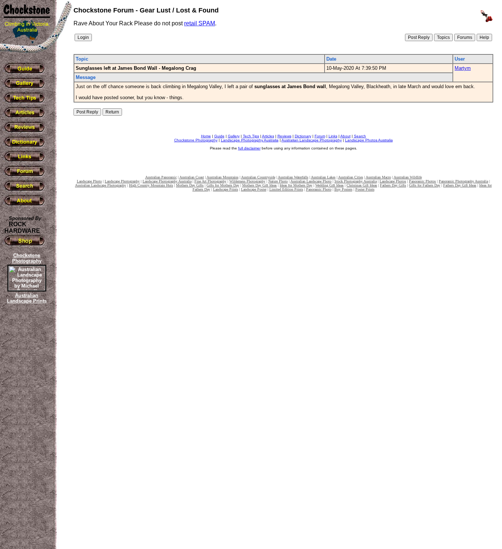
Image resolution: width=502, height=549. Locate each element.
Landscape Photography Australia (250, 140)
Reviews (284, 136)
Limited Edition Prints (286, 189)
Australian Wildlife (408, 177)
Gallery (234, 136)
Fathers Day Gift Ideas (459, 185)
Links (333, 136)
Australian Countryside (258, 177)
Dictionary (303, 136)
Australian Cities (350, 177)
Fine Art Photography (210, 181)
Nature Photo (278, 181)
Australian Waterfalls (293, 177)
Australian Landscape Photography (312, 140)
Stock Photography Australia (355, 181)
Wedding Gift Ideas (329, 185)
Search (360, 136)
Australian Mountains (223, 177)
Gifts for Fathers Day (424, 185)
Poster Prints (364, 189)
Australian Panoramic (161, 177)
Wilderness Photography (247, 181)
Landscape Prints (225, 189)
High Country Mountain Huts (151, 185)
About (345, 136)
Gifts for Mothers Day (223, 185)
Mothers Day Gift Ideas (259, 185)
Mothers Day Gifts (190, 185)
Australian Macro (378, 177)
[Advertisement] (26, 431)
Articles (268, 136)
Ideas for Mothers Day (296, 185)
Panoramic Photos (422, 181)
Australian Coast (191, 177)
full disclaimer (249, 148)
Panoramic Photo (318, 189)
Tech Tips (251, 136)
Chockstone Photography (196, 140)
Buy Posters (343, 189)
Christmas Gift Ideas (362, 185)
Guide (219, 136)
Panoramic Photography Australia (463, 181)
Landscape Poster (253, 189)
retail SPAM (199, 23)
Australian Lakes (323, 177)
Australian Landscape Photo (310, 181)
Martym (463, 68)
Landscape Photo (89, 181)
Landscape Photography (122, 181)
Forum (320, 136)
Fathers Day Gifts (393, 185)
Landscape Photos (393, 181)
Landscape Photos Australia (369, 140)
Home (206, 136)
